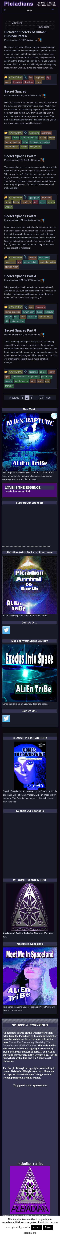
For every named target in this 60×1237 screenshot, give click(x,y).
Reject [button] (48, 1227)
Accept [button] (36, 1227)
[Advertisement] (26, 526)
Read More (30, 1232)
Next (48, 397)
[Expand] (4, 10)
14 (41, 397)
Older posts (16, 23)
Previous (14, 397)
